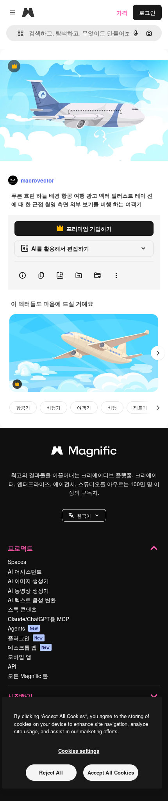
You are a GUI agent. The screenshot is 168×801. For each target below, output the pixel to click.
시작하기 (20, 696)
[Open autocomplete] (17, 33)
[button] (84, 515)
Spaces (17, 562)
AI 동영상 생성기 (28, 590)
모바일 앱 (19, 656)
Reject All (51, 772)
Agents (23, 628)
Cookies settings (78, 750)
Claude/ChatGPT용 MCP (38, 619)
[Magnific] (84, 452)
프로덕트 (20, 548)
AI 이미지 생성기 (28, 581)
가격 (121, 12)
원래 (45, 67)
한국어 (84, 515)
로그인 (147, 12)
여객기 (84, 407)
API (12, 666)
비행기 (53, 407)
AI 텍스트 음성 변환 (32, 600)
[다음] (158, 353)
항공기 (23, 407)
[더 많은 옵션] (116, 275)
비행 (112, 407)
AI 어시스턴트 (25, 571)
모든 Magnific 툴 (28, 676)
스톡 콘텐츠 (22, 609)
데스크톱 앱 (29, 647)
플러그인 (25, 638)
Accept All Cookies (111, 772)
